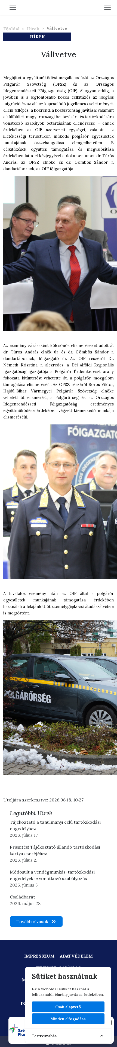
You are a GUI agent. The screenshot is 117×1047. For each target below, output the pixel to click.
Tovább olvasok (33, 921)
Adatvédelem (76, 956)
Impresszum (39, 956)
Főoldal (11, 28)
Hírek (32, 28)
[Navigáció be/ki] (107, 7)
